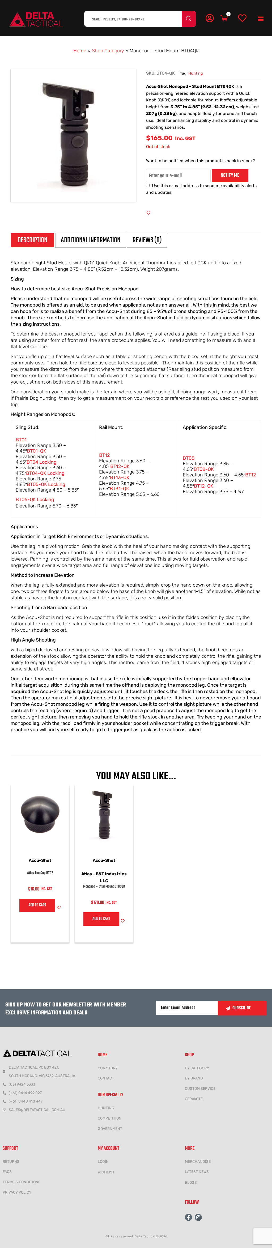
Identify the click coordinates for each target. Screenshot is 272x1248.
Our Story (108, 1068)
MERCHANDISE (198, 1161)
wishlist (106, 1172)
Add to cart (37, 905)
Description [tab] (32, 240)
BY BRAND (194, 1078)
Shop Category (108, 51)
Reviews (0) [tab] (147, 240)
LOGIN (103, 1161)
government (110, 1128)
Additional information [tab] (90, 240)
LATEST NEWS (197, 1171)
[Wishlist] (242, 18)
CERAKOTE (194, 1099)
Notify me (230, 175)
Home (79, 51)
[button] (261, 18)
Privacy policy (17, 1192)
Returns (11, 1161)
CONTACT (106, 1078)
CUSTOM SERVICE (200, 1088)
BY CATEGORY (197, 1068)
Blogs (191, 1182)
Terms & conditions (22, 1182)
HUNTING (106, 1108)
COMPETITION (109, 1118)
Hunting (195, 73)
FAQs (7, 1171)
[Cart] (224, 18)
